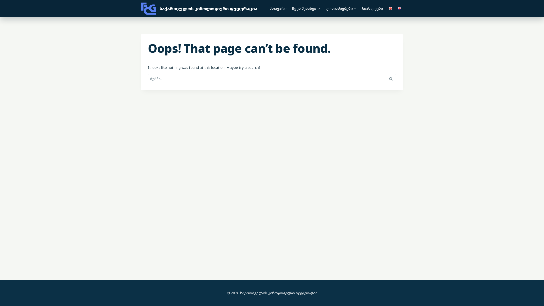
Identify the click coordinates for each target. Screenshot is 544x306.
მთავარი (277, 8)
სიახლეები (372, 8)
